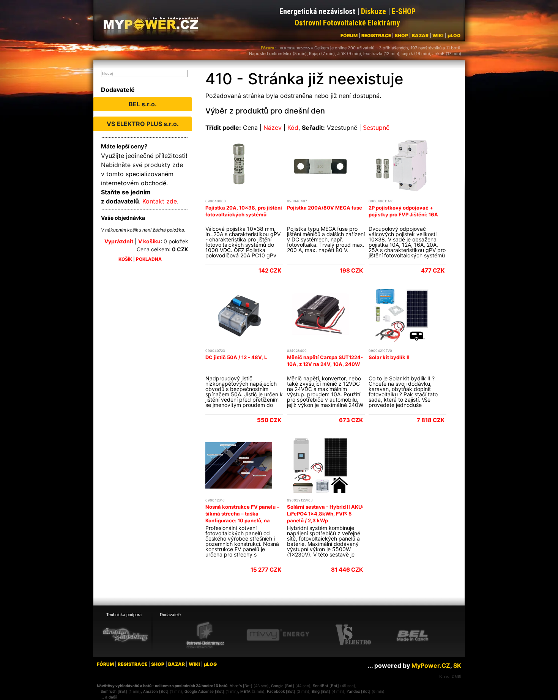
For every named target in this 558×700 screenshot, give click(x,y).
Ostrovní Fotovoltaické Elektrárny (347, 22)
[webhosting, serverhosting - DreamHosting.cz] (125, 634)
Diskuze (373, 11)
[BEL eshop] (412, 635)
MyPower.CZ (430, 665)
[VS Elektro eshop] (353, 635)
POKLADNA (149, 259)
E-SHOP (404, 11)
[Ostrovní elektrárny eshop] (205, 635)
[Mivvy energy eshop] (277, 634)
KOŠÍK (125, 259)
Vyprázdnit (118, 241)
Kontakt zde (159, 201)
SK (457, 665)
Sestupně (376, 127)
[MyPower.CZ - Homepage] (153, 23)
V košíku (149, 241)
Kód (292, 127)
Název (272, 127)
